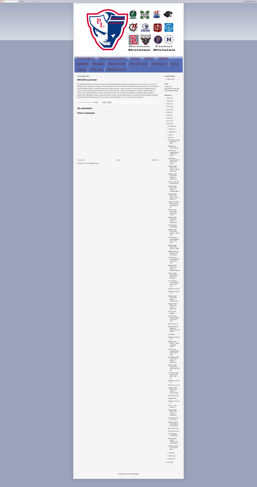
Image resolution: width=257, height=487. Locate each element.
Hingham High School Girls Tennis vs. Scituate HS (172, 412)
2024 (168, 101)
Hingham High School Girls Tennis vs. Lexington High (173, 188)
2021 (168, 109)
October (171, 129)
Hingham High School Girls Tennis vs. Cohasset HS (172, 176)
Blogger (136, 474)
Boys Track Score (173, 324)
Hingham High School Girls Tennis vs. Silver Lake (173, 232)
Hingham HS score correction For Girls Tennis (173, 253)
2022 (168, 106)
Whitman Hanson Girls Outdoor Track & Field (173, 423)
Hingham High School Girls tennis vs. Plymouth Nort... (173, 298)
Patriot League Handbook (112, 58)
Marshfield (82, 64)
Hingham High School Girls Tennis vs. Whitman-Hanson (174, 268)
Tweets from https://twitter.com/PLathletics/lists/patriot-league (172, 88)
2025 (168, 98)
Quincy (174, 64)
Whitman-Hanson (116, 69)
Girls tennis (171, 334)
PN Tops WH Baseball (172, 312)
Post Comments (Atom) (92, 163)
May (170, 137)
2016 (168, 123)
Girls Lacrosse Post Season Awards (173, 182)
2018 (168, 118)
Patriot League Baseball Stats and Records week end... (172, 275)
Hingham (163, 58)
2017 (168, 121)
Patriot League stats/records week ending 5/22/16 (172, 212)
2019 (168, 115)
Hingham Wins (172, 398)
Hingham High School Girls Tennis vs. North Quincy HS (173, 168)
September (172, 132)
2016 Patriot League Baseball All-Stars (174, 141)
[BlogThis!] (105, 102)
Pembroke (98, 64)
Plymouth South (138, 64)
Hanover (149, 58)
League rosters (170, 79)
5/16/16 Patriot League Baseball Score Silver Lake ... (173, 260)
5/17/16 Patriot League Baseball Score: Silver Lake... (173, 240)
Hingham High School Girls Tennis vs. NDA (173, 247)
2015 (168, 462)
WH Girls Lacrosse (173, 289)
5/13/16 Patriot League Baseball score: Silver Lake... (173, 283)
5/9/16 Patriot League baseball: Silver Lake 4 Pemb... (173, 352)
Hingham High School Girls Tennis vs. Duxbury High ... (173, 390)
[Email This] (103, 102)
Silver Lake (96, 69)
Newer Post (81, 160)
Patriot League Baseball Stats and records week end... (173, 367)
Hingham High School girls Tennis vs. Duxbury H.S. (173, 220)
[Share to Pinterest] (111, 102)
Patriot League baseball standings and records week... (173, 441)
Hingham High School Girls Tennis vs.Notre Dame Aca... (173, 196)
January (171, 458)
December (172, 126)
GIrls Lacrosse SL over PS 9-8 (173, 418)
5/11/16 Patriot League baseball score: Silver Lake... (173, 318)
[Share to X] (107, 102)
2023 (168, 104)
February (171, 456)
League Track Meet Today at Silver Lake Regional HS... (173, 204)
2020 (168, 112)
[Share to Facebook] (109, 102)
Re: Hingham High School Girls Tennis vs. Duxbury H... (173, 359)
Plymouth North (117, 64)
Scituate (81, 69)
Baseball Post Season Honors (173, 147)
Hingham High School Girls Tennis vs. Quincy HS (172, 306)
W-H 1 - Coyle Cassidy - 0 (172, 406)
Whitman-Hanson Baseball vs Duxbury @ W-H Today (173, 329)
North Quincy (159, 64)
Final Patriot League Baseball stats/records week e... (173, 153)
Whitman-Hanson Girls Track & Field (173, 447)
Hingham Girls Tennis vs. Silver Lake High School (173, 344)
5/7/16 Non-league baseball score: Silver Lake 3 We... (173, 375)
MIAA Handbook (85, 58)
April (170, 453)
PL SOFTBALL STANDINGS (173, 226)
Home (118, 160)
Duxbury (135, 58)
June (170, 135)
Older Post (155, 160)
